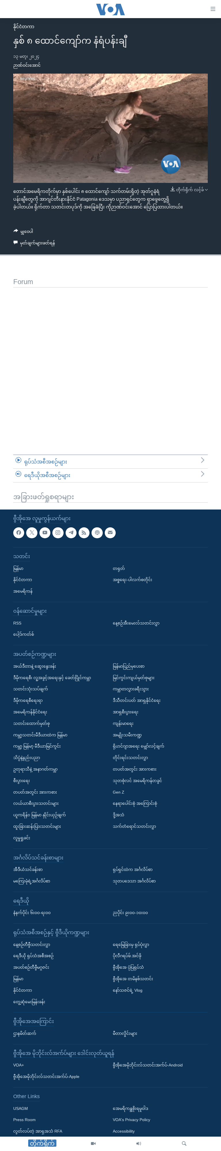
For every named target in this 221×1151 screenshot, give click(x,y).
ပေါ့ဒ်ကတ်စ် (23, 634)
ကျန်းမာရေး (123, 723)
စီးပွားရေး (21, 780)
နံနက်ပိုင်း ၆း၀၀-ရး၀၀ (32, 912)
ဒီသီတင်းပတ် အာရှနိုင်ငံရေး (137, 700)
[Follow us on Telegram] (71, 532)
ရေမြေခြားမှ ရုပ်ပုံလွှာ (131, 944)
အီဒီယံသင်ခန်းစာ (28, 869)
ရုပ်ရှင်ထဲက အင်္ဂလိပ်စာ (133, 869)
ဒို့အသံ (118, 815)
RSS (17, 622)
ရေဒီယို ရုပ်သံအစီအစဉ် (33, 955)
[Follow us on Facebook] (18, 532)
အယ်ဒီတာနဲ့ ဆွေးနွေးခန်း (34, 666)
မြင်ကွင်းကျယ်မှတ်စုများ (134, 677)
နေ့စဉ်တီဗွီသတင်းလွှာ (31, 944)
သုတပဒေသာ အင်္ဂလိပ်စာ (134, 881)
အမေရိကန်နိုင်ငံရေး (30, 712)
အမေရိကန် (23, 591)
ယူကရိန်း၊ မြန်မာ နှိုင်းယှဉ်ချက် (39, 815)
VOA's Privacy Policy (131, 1119)
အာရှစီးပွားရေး (125, 712)
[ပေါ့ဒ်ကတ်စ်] (97, 532)
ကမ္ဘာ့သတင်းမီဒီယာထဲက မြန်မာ (40, 734)
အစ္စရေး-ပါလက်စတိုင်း (132, 579)
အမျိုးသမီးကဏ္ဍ (127, 734)
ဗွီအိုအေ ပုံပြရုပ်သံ (128, 967)
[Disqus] (110, 359)
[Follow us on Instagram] (57, 532)
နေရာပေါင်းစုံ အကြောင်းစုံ (135, 803)
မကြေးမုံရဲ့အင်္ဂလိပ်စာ (31, 881)
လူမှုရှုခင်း (21, 838)
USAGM (20, 1108)
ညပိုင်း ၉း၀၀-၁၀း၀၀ (130, 912)
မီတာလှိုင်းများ (125, 1033)
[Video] (93, 1144)
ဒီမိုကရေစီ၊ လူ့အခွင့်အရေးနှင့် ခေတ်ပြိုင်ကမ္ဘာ (52, 677)
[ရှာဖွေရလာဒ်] (184, 1144)
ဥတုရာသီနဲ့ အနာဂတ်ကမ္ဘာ (35, 769)
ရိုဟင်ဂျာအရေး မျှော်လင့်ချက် (138, 746)
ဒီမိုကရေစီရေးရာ (28, 700)
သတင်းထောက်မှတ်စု (31, 723)
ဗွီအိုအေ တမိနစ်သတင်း (133, 978)
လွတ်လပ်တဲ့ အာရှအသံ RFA (37, 1131)
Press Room (24, 1119)
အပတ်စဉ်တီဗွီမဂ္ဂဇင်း (31, 967)
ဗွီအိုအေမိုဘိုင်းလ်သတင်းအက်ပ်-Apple (46, 1076)
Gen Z (118, 792)
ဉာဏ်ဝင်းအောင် (27, 65)
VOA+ (18, 1065)
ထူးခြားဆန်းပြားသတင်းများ (37, 826)
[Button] (23, 232)
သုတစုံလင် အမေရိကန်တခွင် (137, 780)
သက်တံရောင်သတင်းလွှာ (134, 826)
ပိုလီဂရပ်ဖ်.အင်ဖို (127, 955)
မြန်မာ (18, 568)
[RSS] (84, 532)
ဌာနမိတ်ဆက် (24, 1033)
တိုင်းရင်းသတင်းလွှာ (130, 757)
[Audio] (138, 1144)
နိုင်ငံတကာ (23, 26)
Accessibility (124, 1131)
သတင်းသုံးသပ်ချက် (30, 689)
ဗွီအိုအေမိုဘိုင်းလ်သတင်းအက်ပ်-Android (148, 1065)
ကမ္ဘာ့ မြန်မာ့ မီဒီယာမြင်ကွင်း (37, 746)
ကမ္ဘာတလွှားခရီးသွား (131, 689)
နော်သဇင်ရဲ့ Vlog (127, 990)
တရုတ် (119, 568)
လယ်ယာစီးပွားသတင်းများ (36, 803)
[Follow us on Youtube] (44, 532)
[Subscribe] (110, 532)
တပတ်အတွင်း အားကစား (35, 792)
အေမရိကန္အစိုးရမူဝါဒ (130, 1108)
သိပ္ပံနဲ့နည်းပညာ (26, 757)
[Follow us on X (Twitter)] (31, 532)
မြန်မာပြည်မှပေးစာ (128, 666)
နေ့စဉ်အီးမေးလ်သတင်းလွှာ (136, 622)
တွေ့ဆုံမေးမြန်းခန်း (29, 1001)
